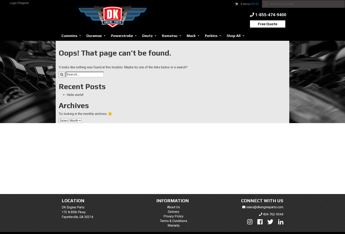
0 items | (250, 4)
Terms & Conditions (173, 221)
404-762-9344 (273, 214)
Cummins (72, 37)
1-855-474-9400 (270, 14)
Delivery (173, 212)
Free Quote (267, 24)
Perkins (214, 37)
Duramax (97, 37)
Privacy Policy (173, 216)
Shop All (236, 37)
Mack (194, 37)
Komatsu (172, 37)
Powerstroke (125, 37)
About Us (173, 207)
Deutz (150, 37)
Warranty (174, 225)
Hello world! (75, 95)
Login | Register (19, 3)
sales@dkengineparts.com (264, 207)
